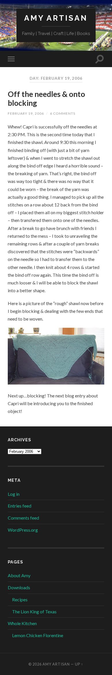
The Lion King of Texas (34, 611)
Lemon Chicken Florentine (37, 635)
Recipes (20, 599)
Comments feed (23, 517)
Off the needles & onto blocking (46, 98)
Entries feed (19, 505)
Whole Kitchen (22, 623)
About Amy (19, 575)
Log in (14, 494)
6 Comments (62, 113)
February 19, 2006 (26, 113)
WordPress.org (23, 529)
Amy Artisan (56, 17)
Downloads (19, 587)
